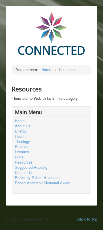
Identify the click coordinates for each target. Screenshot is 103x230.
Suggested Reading (31, 167)
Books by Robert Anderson (37, 177)
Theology (22, 141)
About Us (22, 126)
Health (20, 136)
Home (20, 120)
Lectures (22, 151)
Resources (24, 162)
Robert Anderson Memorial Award (42, 182)
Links (19, 157)
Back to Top (87, 219)
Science (21, 146)
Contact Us (24, 172)
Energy (21, 131)
